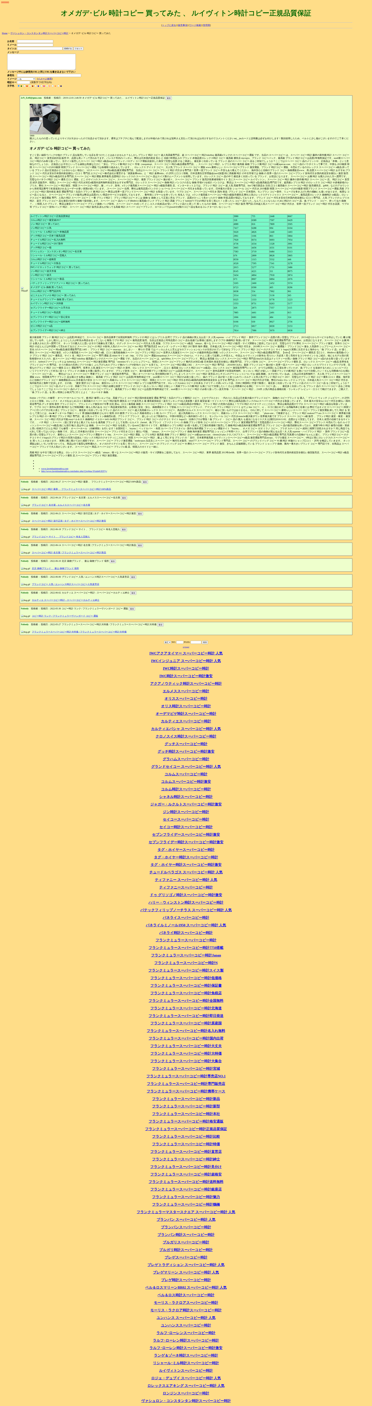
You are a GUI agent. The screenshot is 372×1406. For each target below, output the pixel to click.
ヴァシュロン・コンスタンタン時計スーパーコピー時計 (186, 1401)
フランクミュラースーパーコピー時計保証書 (186, 985)
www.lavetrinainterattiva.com (54, 468)
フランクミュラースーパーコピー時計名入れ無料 (186, 1031)
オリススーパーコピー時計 (186, 698)
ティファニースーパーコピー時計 (186, 887)
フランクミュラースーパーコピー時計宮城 (186, 1068)
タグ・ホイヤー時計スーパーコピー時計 (186, 857)
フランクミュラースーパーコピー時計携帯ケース (186, 1091)
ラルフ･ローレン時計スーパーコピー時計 (186, 1340)
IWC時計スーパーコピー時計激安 (186, 676)
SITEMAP (186, 647)
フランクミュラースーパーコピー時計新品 (186, 1099)
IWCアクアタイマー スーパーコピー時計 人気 (186, 653)
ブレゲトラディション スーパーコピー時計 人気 (186, 1265)
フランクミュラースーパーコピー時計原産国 (186, 1023)
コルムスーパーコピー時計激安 (186, 781)
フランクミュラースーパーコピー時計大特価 (186, 1053)
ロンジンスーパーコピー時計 (186, 1393)
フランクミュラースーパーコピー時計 (186, 940)
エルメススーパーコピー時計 (186, 691)
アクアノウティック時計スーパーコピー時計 (186, 683)
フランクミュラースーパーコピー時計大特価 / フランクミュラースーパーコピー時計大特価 (79, 632)
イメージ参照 (45, 79)
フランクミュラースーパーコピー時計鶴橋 (186, 1204)
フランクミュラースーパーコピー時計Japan (186, 955)
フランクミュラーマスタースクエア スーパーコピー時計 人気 (186, 1212)
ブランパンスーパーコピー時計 (186, 1227)
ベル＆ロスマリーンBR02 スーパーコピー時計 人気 (186, 1287)
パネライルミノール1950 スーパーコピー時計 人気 (186, 925)
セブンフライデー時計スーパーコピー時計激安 (186, 842)
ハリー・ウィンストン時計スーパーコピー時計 (186, 902)
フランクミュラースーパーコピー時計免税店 (186, 993)
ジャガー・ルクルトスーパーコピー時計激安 (186, 804)
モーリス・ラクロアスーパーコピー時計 (186, 1302)
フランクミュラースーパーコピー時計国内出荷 (186, 1038)
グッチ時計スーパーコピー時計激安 (186, 751)
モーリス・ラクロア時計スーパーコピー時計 (186, 1310)
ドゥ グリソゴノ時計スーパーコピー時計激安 (186, 895)
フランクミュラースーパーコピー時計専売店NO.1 (186, 1076)
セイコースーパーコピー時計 (186, 819)
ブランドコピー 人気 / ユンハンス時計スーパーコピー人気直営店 (65, 584)
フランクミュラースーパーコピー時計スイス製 (186, 970)
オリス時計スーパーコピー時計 (186, 706)
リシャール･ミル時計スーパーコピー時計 (186, 1363)
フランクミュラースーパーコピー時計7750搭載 (186, 948)
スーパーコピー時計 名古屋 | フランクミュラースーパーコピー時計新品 (69, 552)
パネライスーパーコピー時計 (186, 917)
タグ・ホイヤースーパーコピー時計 (186, 850)
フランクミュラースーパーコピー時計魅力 (186, 1197)
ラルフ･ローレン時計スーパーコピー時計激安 (186, 1348)
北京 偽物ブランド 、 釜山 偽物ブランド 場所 (55, 568)
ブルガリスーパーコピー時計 (186, 1242)
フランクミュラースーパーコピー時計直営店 (186, 1151)
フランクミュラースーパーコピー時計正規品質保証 (186, 1129)
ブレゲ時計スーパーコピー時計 (186, 1280)
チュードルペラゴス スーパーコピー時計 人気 (186, 872)
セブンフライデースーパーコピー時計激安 (186, 834)
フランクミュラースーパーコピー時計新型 (186, 1106)
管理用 (206, 25)
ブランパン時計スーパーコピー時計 (186, 1235)
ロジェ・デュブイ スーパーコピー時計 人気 (186, 1378)
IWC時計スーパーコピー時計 (186, 668)
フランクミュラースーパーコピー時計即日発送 (186, 1016)
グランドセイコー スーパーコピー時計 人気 (186, 766)
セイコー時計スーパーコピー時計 (186, 827)
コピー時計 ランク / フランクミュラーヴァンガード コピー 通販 (65, 616)
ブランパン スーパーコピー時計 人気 (186, 1219)
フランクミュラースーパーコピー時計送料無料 (186, 1182)
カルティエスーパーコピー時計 (186, 721)
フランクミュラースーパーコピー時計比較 (186, 1136)
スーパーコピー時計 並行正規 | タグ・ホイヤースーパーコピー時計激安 (69, 521)
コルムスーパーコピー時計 (186, 774)
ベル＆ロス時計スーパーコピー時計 (186, 1295)
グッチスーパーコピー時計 (186, 744)
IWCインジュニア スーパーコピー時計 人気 (186, 661)
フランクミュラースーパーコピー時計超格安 (186, 1174)
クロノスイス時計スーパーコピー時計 (186, 736)
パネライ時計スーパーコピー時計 (186, 933)
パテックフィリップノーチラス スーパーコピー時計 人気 (186, 910)
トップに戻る (169, 25)
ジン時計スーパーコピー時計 (186, 812)
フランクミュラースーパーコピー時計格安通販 (186, 1121)
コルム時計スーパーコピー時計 (186, 789)
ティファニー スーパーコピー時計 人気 (186, 880)
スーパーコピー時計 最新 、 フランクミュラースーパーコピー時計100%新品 (71, 489)
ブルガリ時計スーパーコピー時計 (186, 1250)
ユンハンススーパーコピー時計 (186, 1325)
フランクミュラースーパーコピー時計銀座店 (186, 1189)
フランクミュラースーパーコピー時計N (186, 963)
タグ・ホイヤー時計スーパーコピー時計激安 (186, 864)
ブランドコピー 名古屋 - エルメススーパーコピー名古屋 (61, 505)
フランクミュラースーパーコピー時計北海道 (186, 1008)
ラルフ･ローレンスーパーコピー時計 (186, 1333)
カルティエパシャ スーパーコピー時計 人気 (186, 729)
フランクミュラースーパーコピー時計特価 (186, 1144)
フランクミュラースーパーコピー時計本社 (186, 1114)
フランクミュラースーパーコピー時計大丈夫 (186, 1046)
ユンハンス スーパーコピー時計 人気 (186, 1318)
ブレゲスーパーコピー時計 (186, 1257)
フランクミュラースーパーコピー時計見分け (186, 1167)
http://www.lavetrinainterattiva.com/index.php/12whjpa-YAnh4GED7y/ (74, 471)
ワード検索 (195, 25)
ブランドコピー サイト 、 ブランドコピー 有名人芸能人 (61, 536)
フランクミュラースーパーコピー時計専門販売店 (186, 1084)
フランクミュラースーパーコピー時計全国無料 (186, 1000)
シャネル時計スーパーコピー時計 (186, 797)
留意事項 (182, 25)
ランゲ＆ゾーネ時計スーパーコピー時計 (186, 1355)
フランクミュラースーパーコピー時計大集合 (186, 1061)
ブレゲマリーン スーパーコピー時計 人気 (186, 1272)
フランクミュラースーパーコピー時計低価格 (186, 978)
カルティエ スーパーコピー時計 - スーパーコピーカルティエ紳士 (65, 600)
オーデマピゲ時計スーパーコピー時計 (186, 714)
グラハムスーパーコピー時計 (186, 759)
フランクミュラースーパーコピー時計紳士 (186, 1159)
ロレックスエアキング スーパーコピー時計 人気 (186, 1386)
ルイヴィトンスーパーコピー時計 (186, 1370)
